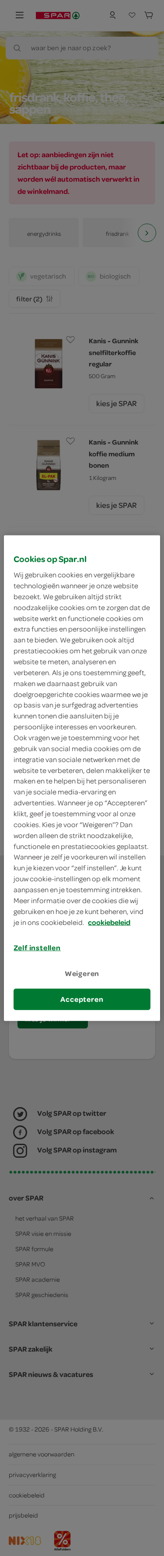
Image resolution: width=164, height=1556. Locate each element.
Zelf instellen (37, 947)
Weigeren (82, 973)
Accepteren (81, 999)
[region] (82, 778)
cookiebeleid (109, 922)
